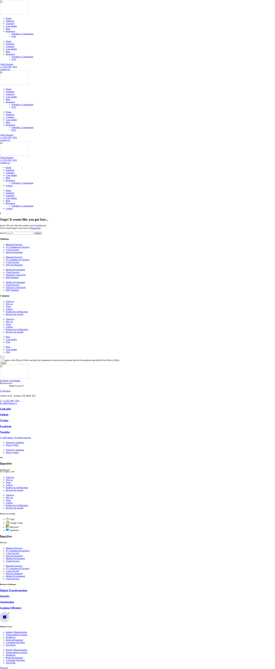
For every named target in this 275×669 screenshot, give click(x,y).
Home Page (35, 228)
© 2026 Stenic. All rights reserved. (15, 437)
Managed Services (14, 244)
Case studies (11, 26)
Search (3, 233)
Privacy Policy (12, 445)
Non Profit (10, 645)
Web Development (14, 252)
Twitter (4, 420)
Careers (9, 309)
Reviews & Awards (14, 314)
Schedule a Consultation (22, 34)
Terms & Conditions (15, 442)
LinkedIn (5, 408)
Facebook (5, 426)
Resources (10, 31)
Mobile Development (15, 270)
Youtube (5, 432)
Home (8, 18)
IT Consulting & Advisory (18, 247)
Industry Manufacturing (16, 632)
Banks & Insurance (14, 640)
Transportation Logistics (17, 635)
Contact (9, 185)
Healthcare (10, 637)
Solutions (10, 21)
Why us (9, 304)
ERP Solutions (12, 277)
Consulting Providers (15, 642)
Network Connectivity (16, 275)
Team (8, 306)
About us (10, 301)
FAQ (13, 36)
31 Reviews (5, 391)
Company (10, 23)
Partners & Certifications (17, 311)
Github (4, 414)
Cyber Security (12, 249)
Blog (8, 28)
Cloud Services (12, 272)
